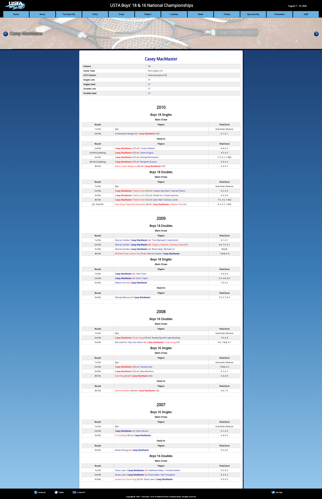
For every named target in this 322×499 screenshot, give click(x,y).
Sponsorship (253, 14)
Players (147, 14)
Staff (306, 14)
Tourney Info (69, 14)
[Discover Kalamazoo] (161, 33)
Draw (121, 14)
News (200, 14)
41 (149, 79)
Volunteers (279, 14)
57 (149, 88)
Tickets (227, 14)
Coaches (174, 14)
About (42, 14)
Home (16, 14)
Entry (95, 14)
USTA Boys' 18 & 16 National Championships (151, 5)
